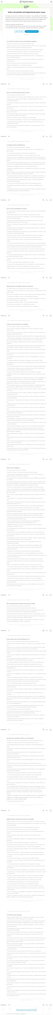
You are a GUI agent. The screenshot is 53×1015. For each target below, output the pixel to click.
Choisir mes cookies (19, 31)
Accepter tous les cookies (31, 31)
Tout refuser (26, 34)
